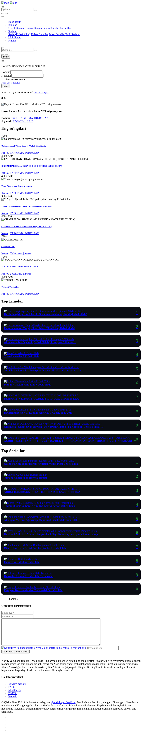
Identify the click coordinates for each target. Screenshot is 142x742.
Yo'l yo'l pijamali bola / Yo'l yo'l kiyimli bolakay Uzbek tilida (26, 206)
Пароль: (6, 75)
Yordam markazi (17, 683)
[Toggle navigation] (2, 16)
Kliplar (12, 40)
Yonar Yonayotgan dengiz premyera (16, 186)
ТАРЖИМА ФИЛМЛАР (33, 118)
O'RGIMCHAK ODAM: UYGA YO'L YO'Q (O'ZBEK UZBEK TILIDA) (31, 166)
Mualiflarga (14, 690)
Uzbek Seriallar (39, 34)
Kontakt (12, 696)
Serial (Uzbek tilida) (19, 34)
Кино (14, 118)
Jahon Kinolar (51, 28)
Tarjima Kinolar (34, 28)
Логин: (5, 72)
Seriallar (12, 31)
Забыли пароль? (10, 82)
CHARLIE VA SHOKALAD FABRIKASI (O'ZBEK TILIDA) (26, 226)
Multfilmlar (14, 37)
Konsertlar (65, 28)
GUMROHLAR (8, 247)
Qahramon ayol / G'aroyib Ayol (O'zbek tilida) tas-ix (23, 146)
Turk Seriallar (72, 34)
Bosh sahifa (14, 21)
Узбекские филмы (20, 253)
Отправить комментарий (15, 651)
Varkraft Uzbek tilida (10, 287)
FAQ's (11, 687)
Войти (6, 56)
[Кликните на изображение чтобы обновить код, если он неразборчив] (43, 647)
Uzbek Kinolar (16, 28)
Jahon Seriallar (57, 34)
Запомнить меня (15, 79)
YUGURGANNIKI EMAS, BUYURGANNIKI (20, 267)
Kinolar (12, 24)
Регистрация (41, 92)
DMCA (12, 693)
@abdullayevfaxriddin (63, 702)
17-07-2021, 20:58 (23, 121)
